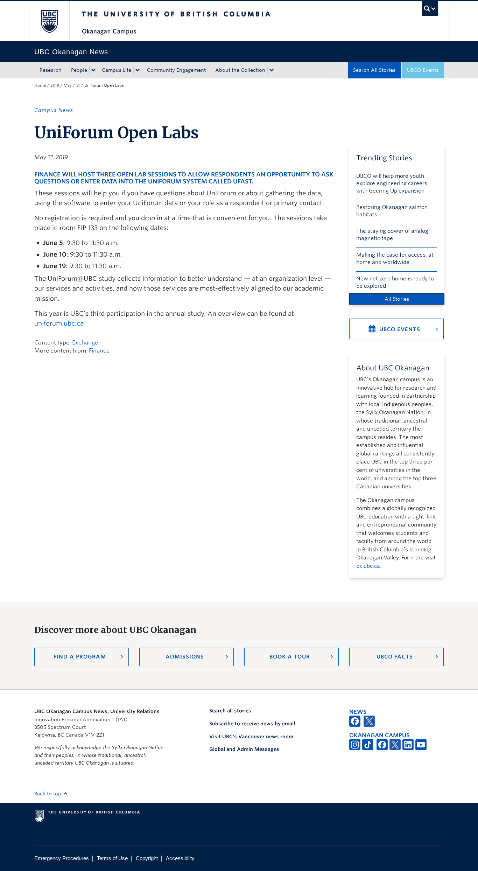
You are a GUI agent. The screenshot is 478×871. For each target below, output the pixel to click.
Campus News (53, 110)
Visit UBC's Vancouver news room (251, 736)
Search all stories (230, 710)
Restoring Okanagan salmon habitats (392, 211)
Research (51, 70)
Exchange (85, 342)
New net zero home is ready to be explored (395, 282)
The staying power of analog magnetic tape (392, 235)
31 (78, 85)
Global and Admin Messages (244, 749)
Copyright (147, 858)
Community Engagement (176, 70)
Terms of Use (112, 858)
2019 (54, 85)
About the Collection (240, 70)
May (68, 85)
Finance (99, 350)
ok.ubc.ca (368, 566)
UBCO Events (422, 70)
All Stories (397, 299)
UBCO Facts (395, 657)
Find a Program (80, 657)
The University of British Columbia (49, 21)
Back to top (48, 793)
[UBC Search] (430, 8)
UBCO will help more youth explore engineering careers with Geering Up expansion (391, 183)
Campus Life (116, 70)
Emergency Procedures (61, 858)
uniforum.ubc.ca (59, 323)
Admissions (185, 657)
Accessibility (180, 858)
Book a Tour (289, 657)
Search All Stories (374, 70)
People (79, 70)
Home (40, 85)
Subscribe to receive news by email (252, 723)
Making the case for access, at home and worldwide (395, 258)
